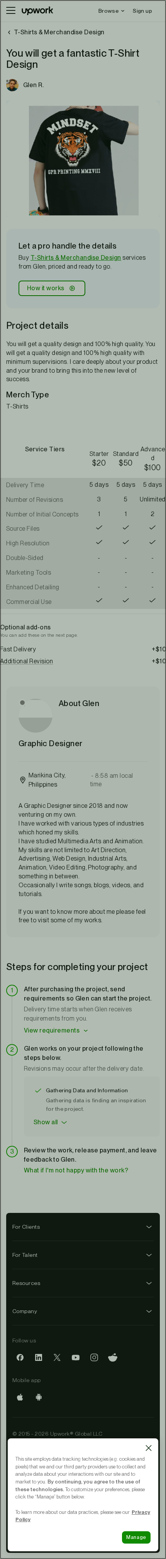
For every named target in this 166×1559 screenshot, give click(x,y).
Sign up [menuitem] (142, 11)
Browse (108, 11)
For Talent (25, 1255)
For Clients (26, 1227)
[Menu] (10, 11)
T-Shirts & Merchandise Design (75, 257)
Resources (26, 1283)
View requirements (52, 1030)
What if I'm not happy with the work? (76, 1170)
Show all (46, 1122)
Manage (136, 1537)
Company (24, 1311)
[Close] (148, 1448)
